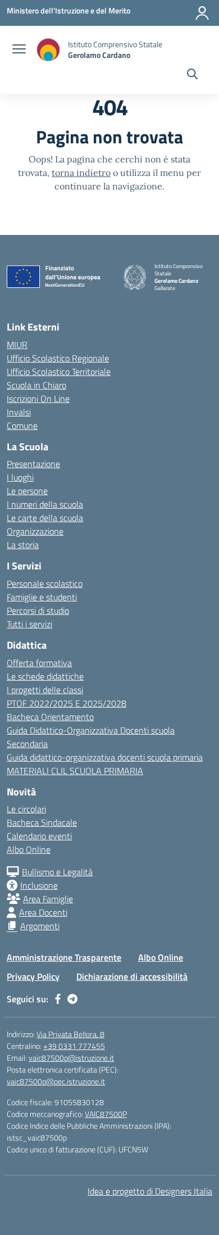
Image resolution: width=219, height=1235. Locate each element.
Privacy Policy (33, 976)
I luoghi (20, 477)
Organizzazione (35, 531)
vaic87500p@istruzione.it (71, 1058)
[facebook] (58, 999)
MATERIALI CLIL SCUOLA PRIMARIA (75, 770)
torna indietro (81, 172)
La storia (23, 544)
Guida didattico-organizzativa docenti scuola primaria (105, 757)
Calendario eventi (39, 836)
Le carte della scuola (45, 517)
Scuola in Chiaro (36, 385)
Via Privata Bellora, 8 (70, 1034)
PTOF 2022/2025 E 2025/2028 (66, 703)
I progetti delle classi (45, 689)
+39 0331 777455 (74, 1046)
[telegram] (72, 999)
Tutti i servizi (29, 624)
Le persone (27, 490)
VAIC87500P (106, 1114)
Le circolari (26, 809)
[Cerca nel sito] (192, 75)
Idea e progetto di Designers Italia (150, 1191)
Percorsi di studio (38, 610)
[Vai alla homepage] (48, 49)
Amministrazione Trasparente (64, 957)
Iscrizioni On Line (38, 398)
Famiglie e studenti (42, 597)
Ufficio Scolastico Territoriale (59, 371)
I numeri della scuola (45, 504)
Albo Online (29, 849)
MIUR (17, 344)
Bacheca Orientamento (50, 716)
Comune (22, 425)
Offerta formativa (39, 662)
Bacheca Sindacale (42, 822)
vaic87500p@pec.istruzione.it (56, 1081)
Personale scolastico (45, 583)
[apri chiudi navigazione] (19, 50)
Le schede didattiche (45, 676)
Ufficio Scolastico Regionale (58, 358)
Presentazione (33, 464)
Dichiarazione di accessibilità (132, 976)
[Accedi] (202, 13)
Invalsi (19, 412)
